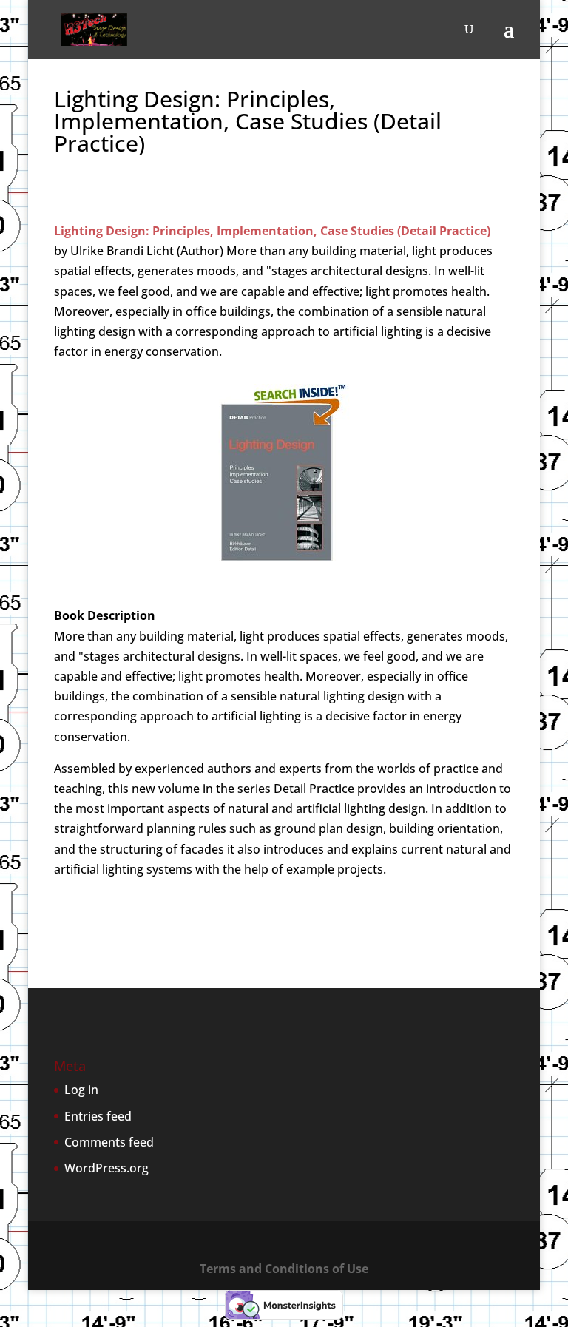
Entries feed (98, 1116)
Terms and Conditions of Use (284, 1268)
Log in (81, 1089)
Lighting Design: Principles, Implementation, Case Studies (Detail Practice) (272, 231)
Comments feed (109, 1142)
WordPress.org (106, 1168)
